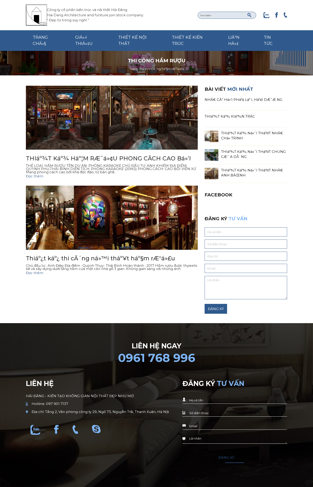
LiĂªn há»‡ (233, 40)
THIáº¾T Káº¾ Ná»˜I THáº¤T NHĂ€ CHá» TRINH (252, 135)
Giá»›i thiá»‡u (84, 40)
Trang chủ (136, 69)
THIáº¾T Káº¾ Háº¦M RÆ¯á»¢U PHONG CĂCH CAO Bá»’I (108, 158)
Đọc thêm (34, 176)
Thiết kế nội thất (132, 40)
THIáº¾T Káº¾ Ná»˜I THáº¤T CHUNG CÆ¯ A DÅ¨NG (253, 154)
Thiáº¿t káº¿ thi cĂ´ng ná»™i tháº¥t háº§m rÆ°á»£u (100, 258)
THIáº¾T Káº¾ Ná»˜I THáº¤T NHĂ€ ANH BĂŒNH (252, 172)
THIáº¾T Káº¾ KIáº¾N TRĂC (230, 116)
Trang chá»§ (40, 40)
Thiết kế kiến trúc (187, 40)
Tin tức (268, 40)
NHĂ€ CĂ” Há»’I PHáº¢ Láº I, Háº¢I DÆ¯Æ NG (243, 99)
